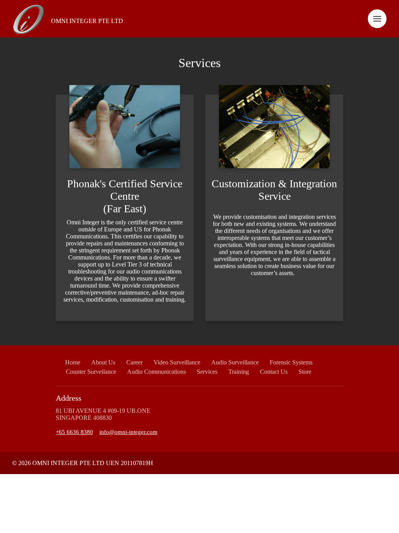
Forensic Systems (291, 362)
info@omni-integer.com (128, 432)
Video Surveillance (177, 362)
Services (199, 63)
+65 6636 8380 (74, 432)
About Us (103, 362)
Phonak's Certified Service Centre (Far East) (124, 196)
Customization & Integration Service (274, 190)
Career (134, 362)
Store (304, 371)
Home (72, 362)
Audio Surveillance (235, 362)
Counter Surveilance (91, 371)
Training (238, 371)
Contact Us (274, 371)
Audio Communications (156, 371)
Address (68, 398)
